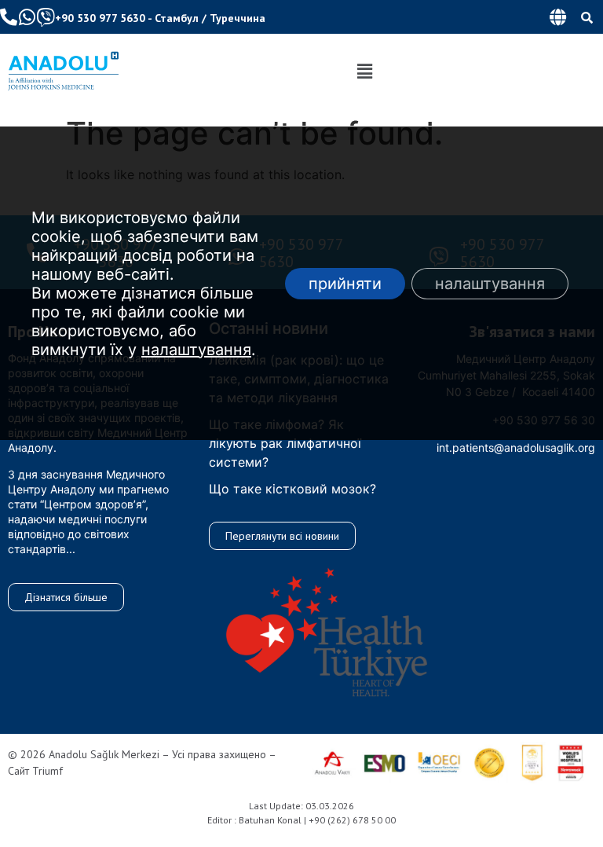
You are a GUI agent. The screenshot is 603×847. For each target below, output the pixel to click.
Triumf (47, 771)
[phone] (8, 17)
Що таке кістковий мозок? (292, 489)
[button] (557, 16)
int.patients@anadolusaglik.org (516, 447)
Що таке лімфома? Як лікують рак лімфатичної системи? (285, 443)
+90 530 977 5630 (100, 18)
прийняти (345, 283)
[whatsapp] (26, 17)
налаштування (196, 349)
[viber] (45, 17)
